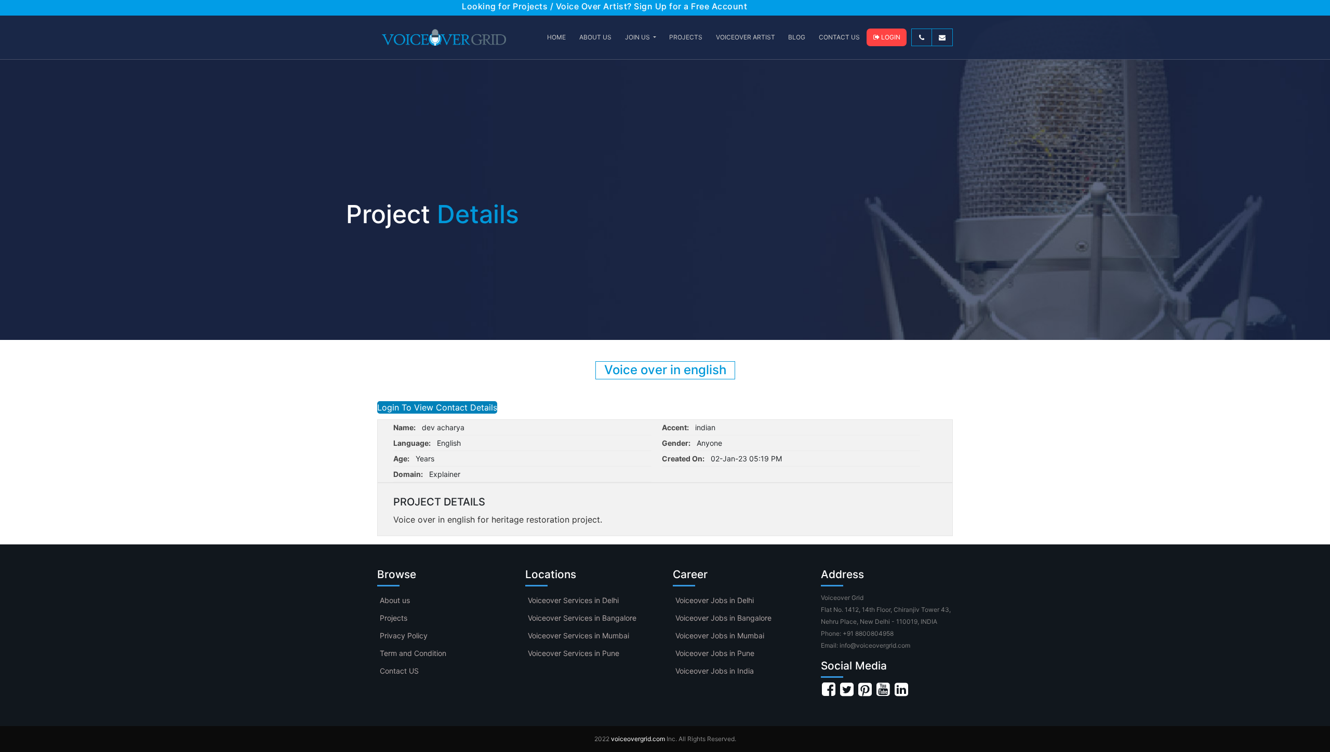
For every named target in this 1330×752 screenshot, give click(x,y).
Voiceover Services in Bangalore (582, 617)
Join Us (638, 37)
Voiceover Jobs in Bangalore (723, 617)
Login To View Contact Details (437, 407)
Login (890, 37)
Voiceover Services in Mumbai (578, 635)
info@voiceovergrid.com (875, 645)
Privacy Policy (404, 635)
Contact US (399, 670)
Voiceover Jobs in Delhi (714, 600)
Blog (796, 37)
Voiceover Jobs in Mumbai (719, 635)
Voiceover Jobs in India (714, 670)
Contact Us (839, 37)
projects (685, 37)
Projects (393, 617)
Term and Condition (413, 653)
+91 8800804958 (868, 633)
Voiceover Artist (745, 37)
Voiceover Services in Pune (573, 653)
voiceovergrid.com (638, 739)
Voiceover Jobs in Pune (714, 653)
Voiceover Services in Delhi (573, 600)
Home (556, 37)
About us (395, 600)
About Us (595, 37)
